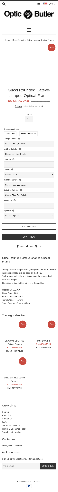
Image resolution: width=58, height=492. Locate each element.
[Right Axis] (15, 200)
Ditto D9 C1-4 (43, 341)
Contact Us (7, 418)
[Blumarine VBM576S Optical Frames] (14, 329)
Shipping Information (11, 432)
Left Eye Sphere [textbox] (22, 139)
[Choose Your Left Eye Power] (19, 139)
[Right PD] (13, 211)
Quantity (29, 114)
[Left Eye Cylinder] (20, 149)
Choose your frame (12, 129)
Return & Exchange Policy (14, 429)
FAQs (4, 422)
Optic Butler (36, 481)
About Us (6, 415)
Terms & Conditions (11, 425)
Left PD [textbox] (10, 169)
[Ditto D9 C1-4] (43, 329)
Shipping (18, 106)
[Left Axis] (13, 159)
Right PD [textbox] (11, 211)
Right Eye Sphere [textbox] (23, 180)
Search (5, 412)
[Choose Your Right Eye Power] (20, 180)
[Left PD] (12, 169)
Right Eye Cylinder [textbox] (19, 190)
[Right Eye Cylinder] (21, 190)
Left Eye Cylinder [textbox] (18, 149)
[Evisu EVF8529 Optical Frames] (14, 366)
